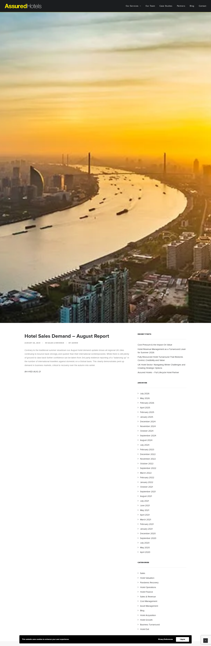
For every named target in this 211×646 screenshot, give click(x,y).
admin (75, 343)
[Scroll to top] (205, 640)
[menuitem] (134, 6)
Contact (202, 6)
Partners (181, 6)
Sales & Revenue (56, 343)
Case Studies (165, 6)
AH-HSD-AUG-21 (33, 371)
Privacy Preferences (165, 639)
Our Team (150, 6)
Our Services (132, 6)
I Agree (182, 639)
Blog (192, 6)
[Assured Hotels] (23, 6)
